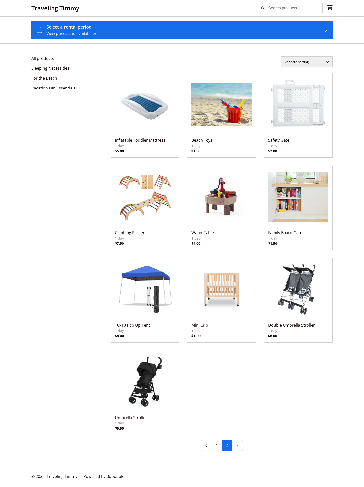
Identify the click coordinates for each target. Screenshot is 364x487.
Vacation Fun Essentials (53, 88)
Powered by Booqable (103, 476)
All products (42, 58)
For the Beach (44, 78)
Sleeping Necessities (50, 68)
